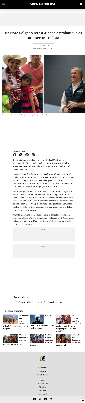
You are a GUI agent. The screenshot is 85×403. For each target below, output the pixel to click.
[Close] (55, 185)
